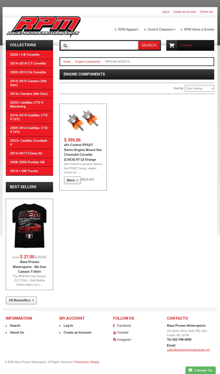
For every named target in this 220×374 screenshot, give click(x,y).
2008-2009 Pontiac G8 (27, 162)
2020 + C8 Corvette (25, 55)
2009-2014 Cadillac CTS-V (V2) (29, 130)
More (71, 180)
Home (67, 61)
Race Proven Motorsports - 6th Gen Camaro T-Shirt (29, 266)
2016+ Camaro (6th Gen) (29, 94)
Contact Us (202, 370)
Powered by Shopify (86, 362)
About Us (17, 332)
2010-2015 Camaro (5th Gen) (28, 83)
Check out (206, 11)
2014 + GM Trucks (24, 171)
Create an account (184, 11)
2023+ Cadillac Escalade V (28, 142)
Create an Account (77, 332)
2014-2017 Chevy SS (26, 153)
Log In (68, 325)
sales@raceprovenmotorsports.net (188, 349)
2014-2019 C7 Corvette (28, 63)
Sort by (178, 88)
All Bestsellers (20, 300)
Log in (166, 11)
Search (15, 325)
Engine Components (88, 61)
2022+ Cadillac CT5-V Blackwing (26, 104)
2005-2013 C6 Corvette (28, 72)
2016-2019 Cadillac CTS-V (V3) (29, 117)
